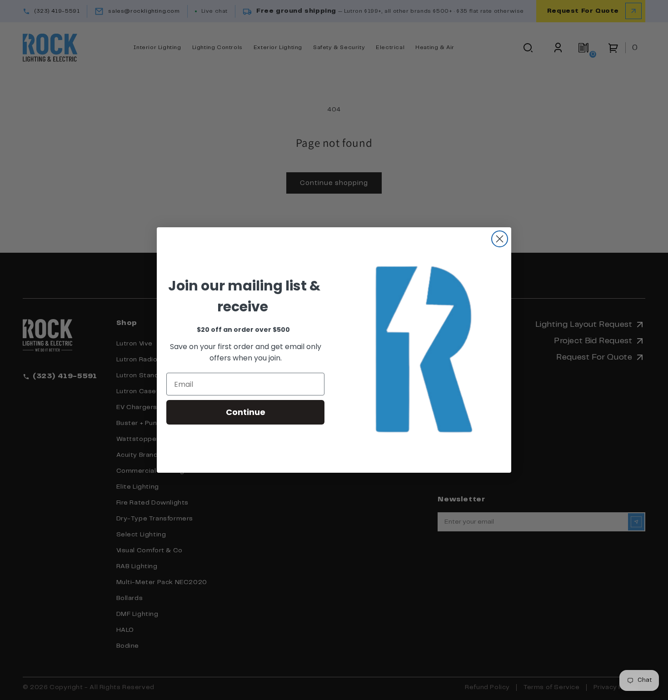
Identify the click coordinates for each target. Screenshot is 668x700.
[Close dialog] (500, 239)
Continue (245, 412)
